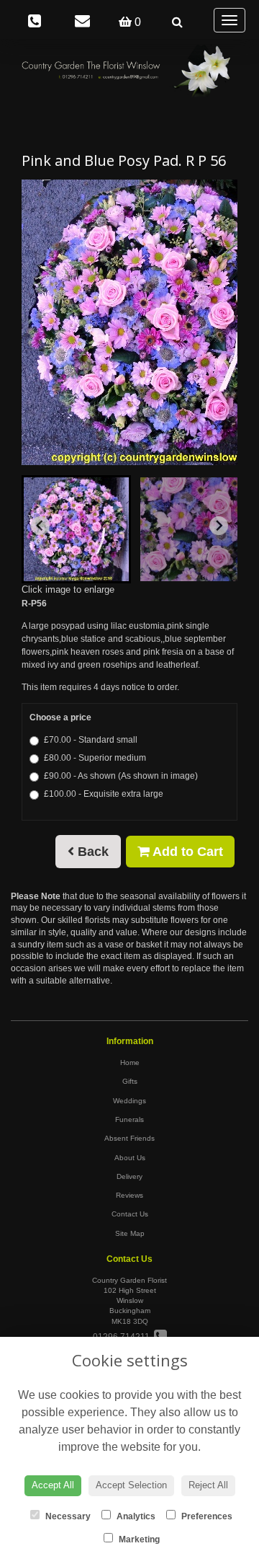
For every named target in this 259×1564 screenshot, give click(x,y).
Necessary (67, 1516)
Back (91, 851)
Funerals (129, 1119)
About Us (129, 1158)
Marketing (138, 1539)
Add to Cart (186, 851)
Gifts (129, 1081)
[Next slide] (218, 525)
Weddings (129, 1101)
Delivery (129, 1176)
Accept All (53, 1485)
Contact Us (130, 1214)
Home (130, 1062)
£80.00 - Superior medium (95, 758)
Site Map (130, 1233)
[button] (76, 529)
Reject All (208, 1485)
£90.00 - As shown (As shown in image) (121, 776)
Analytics (134, 1516)
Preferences (205, 1516)
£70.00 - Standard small (90, 740)
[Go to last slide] (40, 525)
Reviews (129, 1195)
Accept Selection (131, 1485)
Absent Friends (129, 1138)
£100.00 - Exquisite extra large (103, 794)
